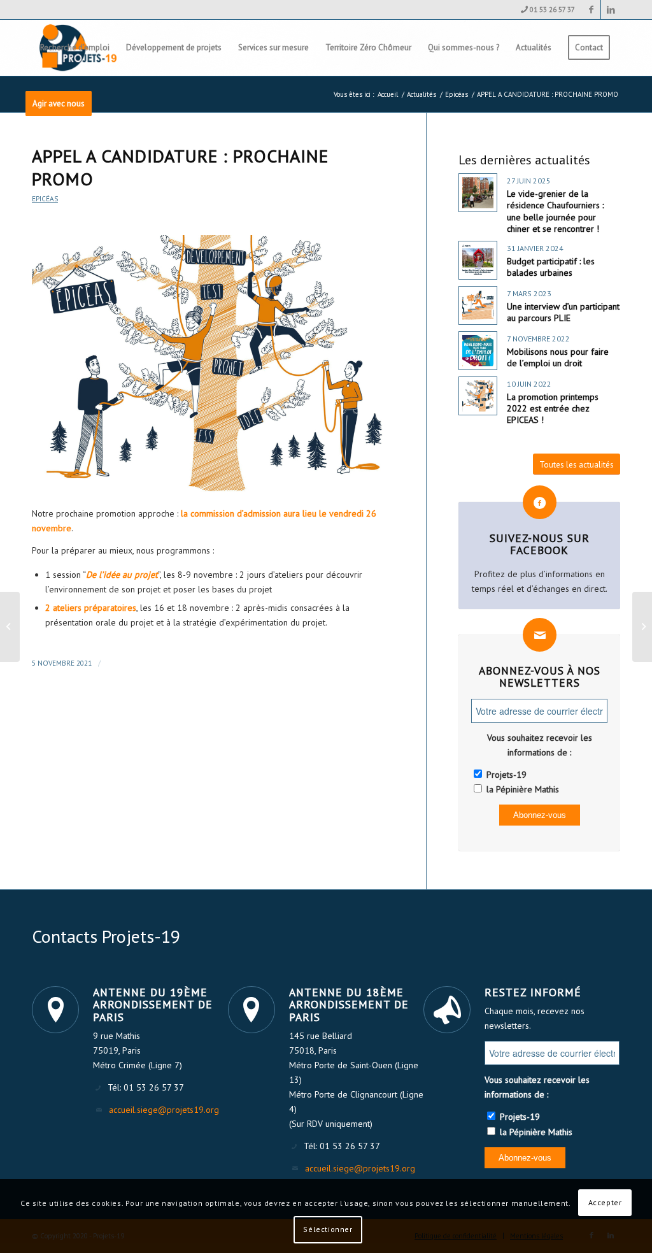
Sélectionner (327, 1229)
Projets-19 (505, 774)
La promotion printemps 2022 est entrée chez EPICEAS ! (553, 408)
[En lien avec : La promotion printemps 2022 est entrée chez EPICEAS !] (477, 396)
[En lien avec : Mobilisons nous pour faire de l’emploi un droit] (477, 350)
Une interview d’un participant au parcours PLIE (563, 312)
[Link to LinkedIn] (610, 9)
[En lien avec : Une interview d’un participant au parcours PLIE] (477, 305)
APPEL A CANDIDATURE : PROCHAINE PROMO (180, 167)
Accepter (605, 1202)
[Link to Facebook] (591, 9)
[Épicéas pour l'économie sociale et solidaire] (213, 363)
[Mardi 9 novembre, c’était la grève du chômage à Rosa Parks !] (642, 627)
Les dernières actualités (524, 160)
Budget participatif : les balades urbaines (551, 266)
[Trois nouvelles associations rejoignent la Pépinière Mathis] (10, 627)
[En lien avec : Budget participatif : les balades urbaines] (477, 260)
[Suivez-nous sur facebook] (539, 502)
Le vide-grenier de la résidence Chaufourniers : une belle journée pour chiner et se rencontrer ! (555, 211)
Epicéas (45, 198)
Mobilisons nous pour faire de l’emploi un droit (558, 357)
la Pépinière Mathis (521, 789)
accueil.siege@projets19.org (164, 1109)
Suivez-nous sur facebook (540, 544)
